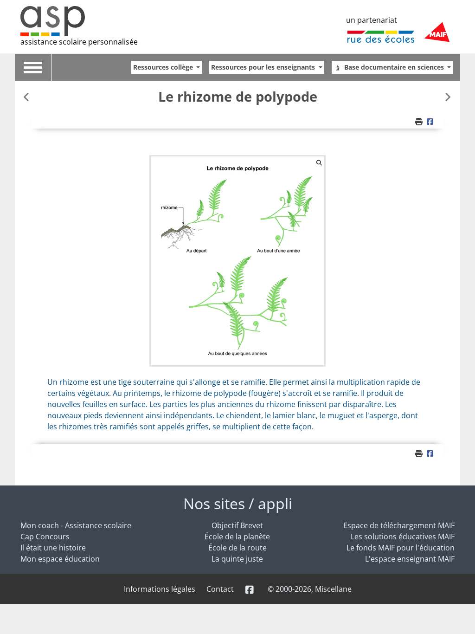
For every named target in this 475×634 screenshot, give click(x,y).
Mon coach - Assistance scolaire (75, 525)
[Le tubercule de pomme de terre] (448, 96)
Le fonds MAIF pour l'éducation (401, 548)
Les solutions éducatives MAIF (403, 536)
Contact (220, 589)
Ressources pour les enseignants (264, 67)
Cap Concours (45, 536)
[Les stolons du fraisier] (27, 96)
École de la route (237, 548)
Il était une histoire (53, 548)
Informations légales (159, 589)
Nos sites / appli (237, 503)
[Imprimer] (419, 121)
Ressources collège (164, 67)
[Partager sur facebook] (431, 121)
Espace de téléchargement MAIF (399, 525)
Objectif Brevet (237, 525)
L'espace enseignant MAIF (410, 559)
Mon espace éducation (60, 559)
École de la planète (237, 536)
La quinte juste (237, 559)
